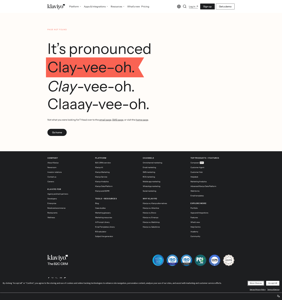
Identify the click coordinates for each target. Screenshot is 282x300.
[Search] (185, 6)
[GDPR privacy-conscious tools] (229, 260)
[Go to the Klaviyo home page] (56, 6)
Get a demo (225, 6)
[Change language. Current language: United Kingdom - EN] (179, 6)
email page (105, 119)
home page (142, 119)
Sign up (207, 6)
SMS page (117, 119)
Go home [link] (57, 132)
